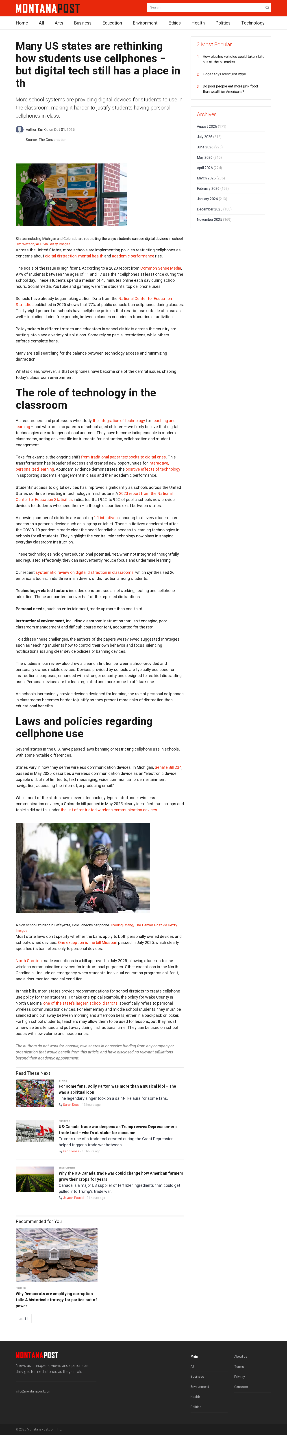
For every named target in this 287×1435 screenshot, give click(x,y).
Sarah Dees (71, 1104)
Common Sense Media (160, 268)
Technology (252, 23)
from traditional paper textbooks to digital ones (123, 457)
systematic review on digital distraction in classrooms (85, 572)
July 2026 (209, 137)
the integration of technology (119, 420)
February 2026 (213, 188)
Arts (59, 23)
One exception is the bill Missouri (87, 942)
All (41, 23)
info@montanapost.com (33, 1391)
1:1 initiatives (106, 517)
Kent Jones (71, 1151)
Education (112, 23)
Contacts (241, 1387)
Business (82, 23)
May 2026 (209, 157)
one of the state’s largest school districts (80, 1003)
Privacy (239, 1377)
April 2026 (209, 168)
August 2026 (211, 126)
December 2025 (214, 209)
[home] (48, 8)
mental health (90, 256)
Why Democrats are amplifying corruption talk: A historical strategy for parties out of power (56, 1299)
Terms (239, 1366)
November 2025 (214, 219)
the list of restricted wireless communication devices (109, 809)
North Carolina (29, 960)
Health (198, 23)
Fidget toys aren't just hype (224, 74)
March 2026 (211, 178)
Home (22, 23)
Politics (222, 23)
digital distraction (61, 256)
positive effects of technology (153, 469)
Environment (145, 23)
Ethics (174, 23)
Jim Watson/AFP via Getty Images (43, 244)
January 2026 (212, 199)
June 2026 (210, 147)
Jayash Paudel (73, 1198)
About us (240, 1356)
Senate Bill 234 (168, 767)
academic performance (133, 256)
